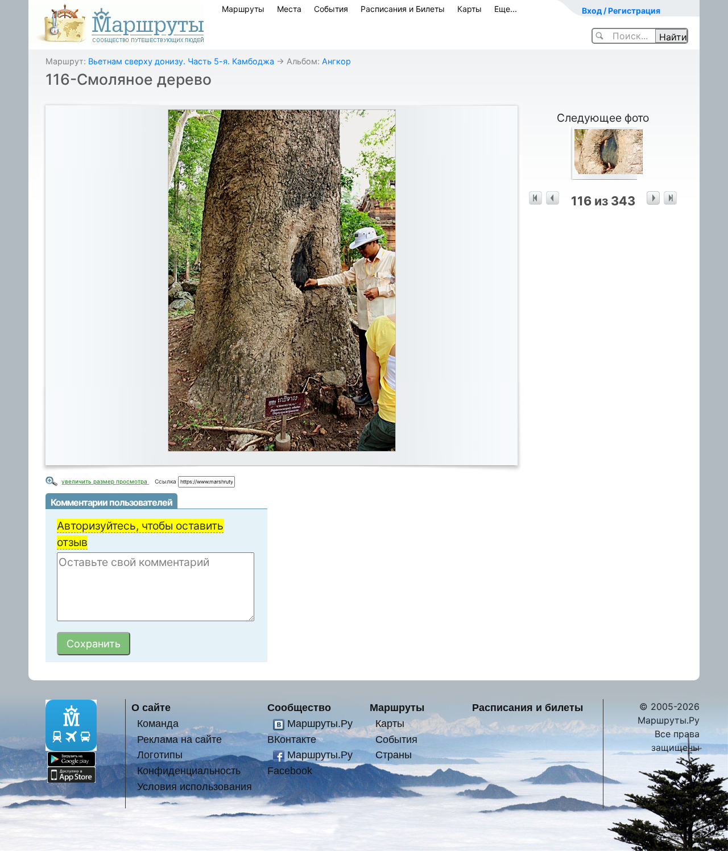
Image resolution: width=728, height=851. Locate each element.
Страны (393, 755)
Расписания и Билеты (403, 9)
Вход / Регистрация (621, 10)
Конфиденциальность (189, 770)
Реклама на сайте (179, 739)
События (331, 9)
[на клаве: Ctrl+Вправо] (653, 198)
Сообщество (299, 707)
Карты (469, 9)
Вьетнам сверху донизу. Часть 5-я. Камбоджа (181, 61)
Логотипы (160, 755)
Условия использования (194, 786)
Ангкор (336, 61)
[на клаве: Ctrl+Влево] (552, 198)
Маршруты (243, 9)
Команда (158, 723)
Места (289, 9)
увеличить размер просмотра (105, 481)
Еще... (505, 9)
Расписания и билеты (527, 707)
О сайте (151, 707)
